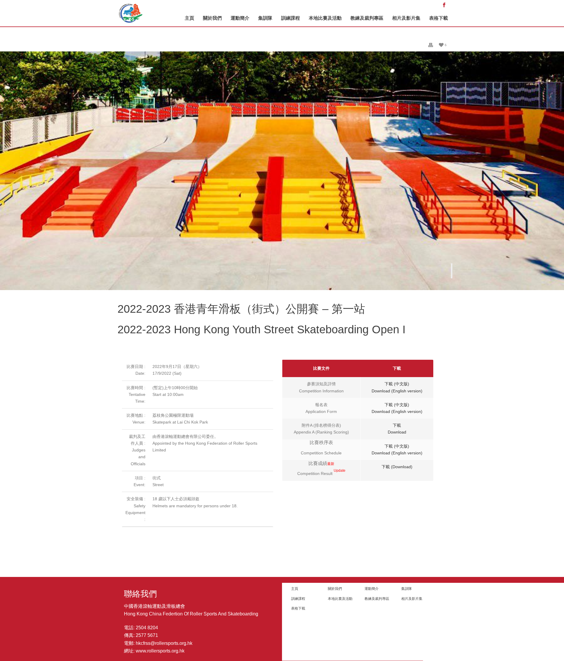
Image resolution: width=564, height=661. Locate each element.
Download (397, 432)
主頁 (189, 18)
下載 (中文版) (397, 383)
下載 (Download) (397, 466)
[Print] (430, 44)
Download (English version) (397, 391)
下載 (397, 425)
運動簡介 (240, 18)
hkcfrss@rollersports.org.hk (164, 643)
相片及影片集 (406, 18)
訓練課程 (290, 18)
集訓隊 (265, 18)
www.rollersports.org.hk (160, 650)
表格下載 (438, 18)
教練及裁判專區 (366, 18)
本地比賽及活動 (325, 18)
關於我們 (212, 18)
